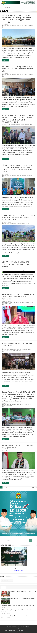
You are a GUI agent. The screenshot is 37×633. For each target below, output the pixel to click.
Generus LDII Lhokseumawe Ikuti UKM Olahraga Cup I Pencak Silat (17, 605)
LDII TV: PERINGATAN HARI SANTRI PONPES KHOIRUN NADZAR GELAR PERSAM (15, 264)
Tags (21, 588)
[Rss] (18, 629)
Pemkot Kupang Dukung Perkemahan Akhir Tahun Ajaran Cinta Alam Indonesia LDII (18, 68)
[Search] (30, 540)
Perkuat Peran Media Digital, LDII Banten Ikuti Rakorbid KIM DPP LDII (18, 616)
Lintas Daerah (30, 302)
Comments (15, 588)
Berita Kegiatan (13, 25)
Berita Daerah (6, 25)
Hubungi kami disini (18, 570)
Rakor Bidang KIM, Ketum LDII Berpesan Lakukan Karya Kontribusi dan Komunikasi (18, 296)
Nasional (19, 175)
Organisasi (26, 25)
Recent (3, 588)
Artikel (4, 302)
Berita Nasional (20, 25)
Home (1, 7)
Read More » (5, 60)
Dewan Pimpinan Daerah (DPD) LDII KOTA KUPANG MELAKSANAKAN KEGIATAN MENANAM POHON (18, 217)
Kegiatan (26, 349)
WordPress (16, 626)
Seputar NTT (29, 175)
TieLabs (28, 626)
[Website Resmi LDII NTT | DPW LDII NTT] (18, 2)
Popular (9, 588)
